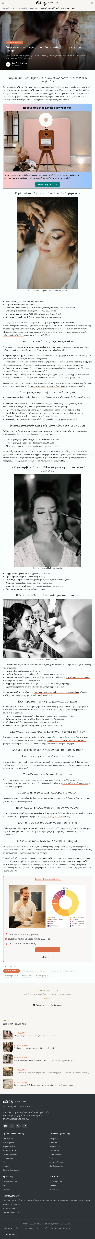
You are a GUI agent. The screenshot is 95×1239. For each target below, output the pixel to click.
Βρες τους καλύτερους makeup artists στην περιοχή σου (56, 692)
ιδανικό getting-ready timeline (24, 744)
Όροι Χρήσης (28, 1228)
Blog (15, 8)
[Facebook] (11, 1125)
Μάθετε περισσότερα (48, 950)
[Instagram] (5, 1125)
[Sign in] (92, 2)
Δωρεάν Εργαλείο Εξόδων (48, 879)
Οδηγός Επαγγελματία (12, 1212)
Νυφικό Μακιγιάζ (10, 1154)
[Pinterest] (18, 1125)
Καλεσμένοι (54, 1150)
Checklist (53, 1142)
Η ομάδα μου (54, 1146)
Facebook (40, 1005)
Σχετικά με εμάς (56, 1181)
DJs (4, 1162)
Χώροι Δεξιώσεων (10, 1146)
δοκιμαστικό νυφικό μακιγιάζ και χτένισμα (50, 407)
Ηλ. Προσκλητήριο (56, 1166)
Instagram (58, 1005)
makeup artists (38, 765)
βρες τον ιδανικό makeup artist (67, 864)
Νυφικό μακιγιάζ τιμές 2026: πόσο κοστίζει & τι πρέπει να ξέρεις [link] (59, 8)
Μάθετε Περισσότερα (12, 1204)
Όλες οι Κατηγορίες (11, 1170)
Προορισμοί (8, 1189)
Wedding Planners (10, 1150)
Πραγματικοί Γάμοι (10, 1181)
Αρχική (6, 8)
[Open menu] (2, 2)
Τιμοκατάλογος (9, 1208)
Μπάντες (6, 1166)
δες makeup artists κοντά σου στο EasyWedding (47, 386)
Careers (52, 1185)
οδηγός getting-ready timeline (53, 816)
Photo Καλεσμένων (57, 1162)
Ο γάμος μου (54, 1138)
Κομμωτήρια (8, 1158)
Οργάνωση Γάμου (29, 8)
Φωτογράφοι (8, 1138)
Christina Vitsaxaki (51, 659)
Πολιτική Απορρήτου (11, 1228)
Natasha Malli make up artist (51, 568)
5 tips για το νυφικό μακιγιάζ (79, 665)
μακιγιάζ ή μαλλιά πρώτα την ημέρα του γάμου (66, 740)
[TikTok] (24, 1125)
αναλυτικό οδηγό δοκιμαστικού (75, 783)
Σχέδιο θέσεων (55, 1154)
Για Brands (53, 1189)
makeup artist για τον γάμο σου (34, 97)
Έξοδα (52, 1158)
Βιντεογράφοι (8, 1142)
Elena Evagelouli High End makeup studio (51, 291)
